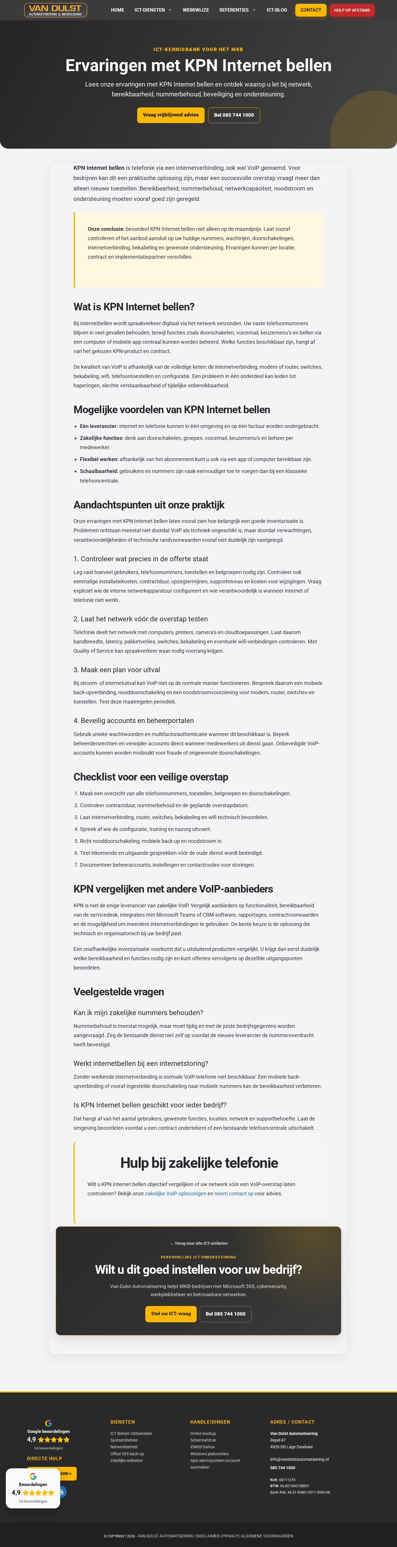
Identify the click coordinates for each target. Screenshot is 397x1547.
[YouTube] (61, 1492)
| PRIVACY (229, 1536)
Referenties (234, 10)
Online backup (203, 1433)
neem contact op (233, 1193)
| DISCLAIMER (206, 1536)
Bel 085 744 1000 (234, 115)
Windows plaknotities (209, 1453)
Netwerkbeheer (124, 1447)
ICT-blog (277, 10)
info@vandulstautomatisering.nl (299, 1459)
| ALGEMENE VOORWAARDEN (266, 1536)
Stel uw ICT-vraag (171, 1313)
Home (117, 10)
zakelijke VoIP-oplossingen (175, 1193)
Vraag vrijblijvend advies (171, 115)
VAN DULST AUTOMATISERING (166, 1536)
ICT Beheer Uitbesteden (131, 1433)
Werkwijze (196, 10)
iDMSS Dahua (202, 1447)
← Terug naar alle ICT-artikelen (199, 1243)
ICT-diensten (150, 10)
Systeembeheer (124, 1440)
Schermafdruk (203, 1440)
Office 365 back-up (127, 1453)
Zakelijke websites (126, 1460)
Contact (311, 10)
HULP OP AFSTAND (352, 10)
